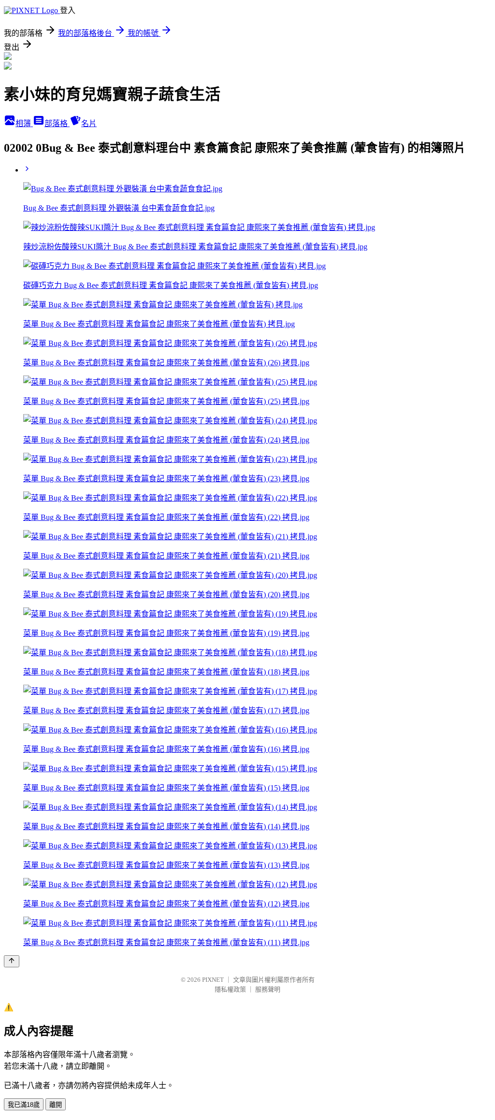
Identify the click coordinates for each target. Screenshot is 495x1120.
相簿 (24, 123)
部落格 (57, 123)
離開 (55, 1104)
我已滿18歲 (24, 1104)
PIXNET (213, 979)
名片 (89, 123)
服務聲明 (267, 989)
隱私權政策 (230, 989)
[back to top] (11, 961)
